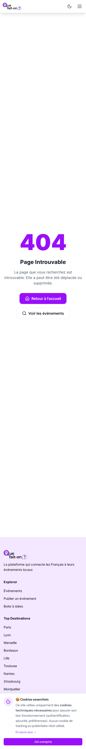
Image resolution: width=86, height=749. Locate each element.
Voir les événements (46, 313)
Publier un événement (20, 598)
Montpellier (12, 689)
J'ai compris (43, 742)
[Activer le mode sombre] (69, 6)
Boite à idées (13, 606)
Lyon (7, 635)
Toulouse (10, 666)
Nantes (9, 674)
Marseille (10, 643)
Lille (6, 658)
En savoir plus (24, 732)
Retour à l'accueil (46, 298)
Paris (7, 627)
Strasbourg (12, 681)
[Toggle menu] (79, 6)
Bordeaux (11, 650)
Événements (13, 591)
